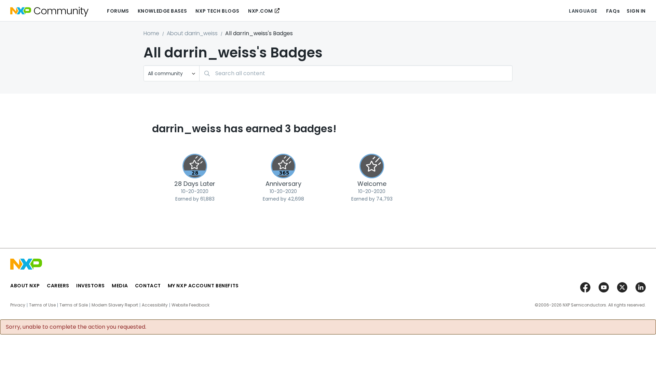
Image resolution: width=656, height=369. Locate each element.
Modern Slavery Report (115, 305)
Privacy (17, 305)
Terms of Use (42, 305)
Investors (90, 285)
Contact (148, 285)
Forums (118, 11)
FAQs (613, 11)
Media (120, 285)
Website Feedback (190, 305)
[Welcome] (371, 166)
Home (151, 33)
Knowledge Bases (162, 11)
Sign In (636, 11)
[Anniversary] (283, 166)
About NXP (25, 285)
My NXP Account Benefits (203, 285)
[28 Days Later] (194, 166)
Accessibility (155, 305)
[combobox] (355, 73)
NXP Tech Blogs (217, 11)
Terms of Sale (73, 305)
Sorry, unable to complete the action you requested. (76, 327)
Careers (58, 285)
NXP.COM (260, 11)
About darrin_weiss (192, 33)
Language (583, 11)
